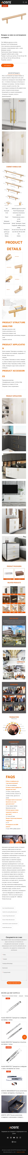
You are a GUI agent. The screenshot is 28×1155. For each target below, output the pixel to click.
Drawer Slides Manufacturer (8, 919)
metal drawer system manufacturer (10, 923)
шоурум (21, 995)
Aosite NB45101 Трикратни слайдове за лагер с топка (13, 1019)
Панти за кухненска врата (16, 894)
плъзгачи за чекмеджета (19, 890)
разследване (7, 65)
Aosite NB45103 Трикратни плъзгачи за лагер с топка (13, 1043)
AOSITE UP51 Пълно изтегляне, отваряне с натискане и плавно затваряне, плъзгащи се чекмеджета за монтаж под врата (13, 1116)
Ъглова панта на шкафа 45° (9, 896)
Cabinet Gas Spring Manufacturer (9, 912)
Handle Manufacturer (7, 927)
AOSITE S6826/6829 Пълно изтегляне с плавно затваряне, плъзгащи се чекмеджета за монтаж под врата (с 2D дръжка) (14, 1092)
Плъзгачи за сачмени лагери (9, 995)
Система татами (19, 84)
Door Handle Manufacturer (8, 908)
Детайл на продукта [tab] (14, 73)
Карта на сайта (20, 1152)
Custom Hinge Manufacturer (8, 915)
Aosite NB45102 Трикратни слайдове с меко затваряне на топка (14, 1067)
